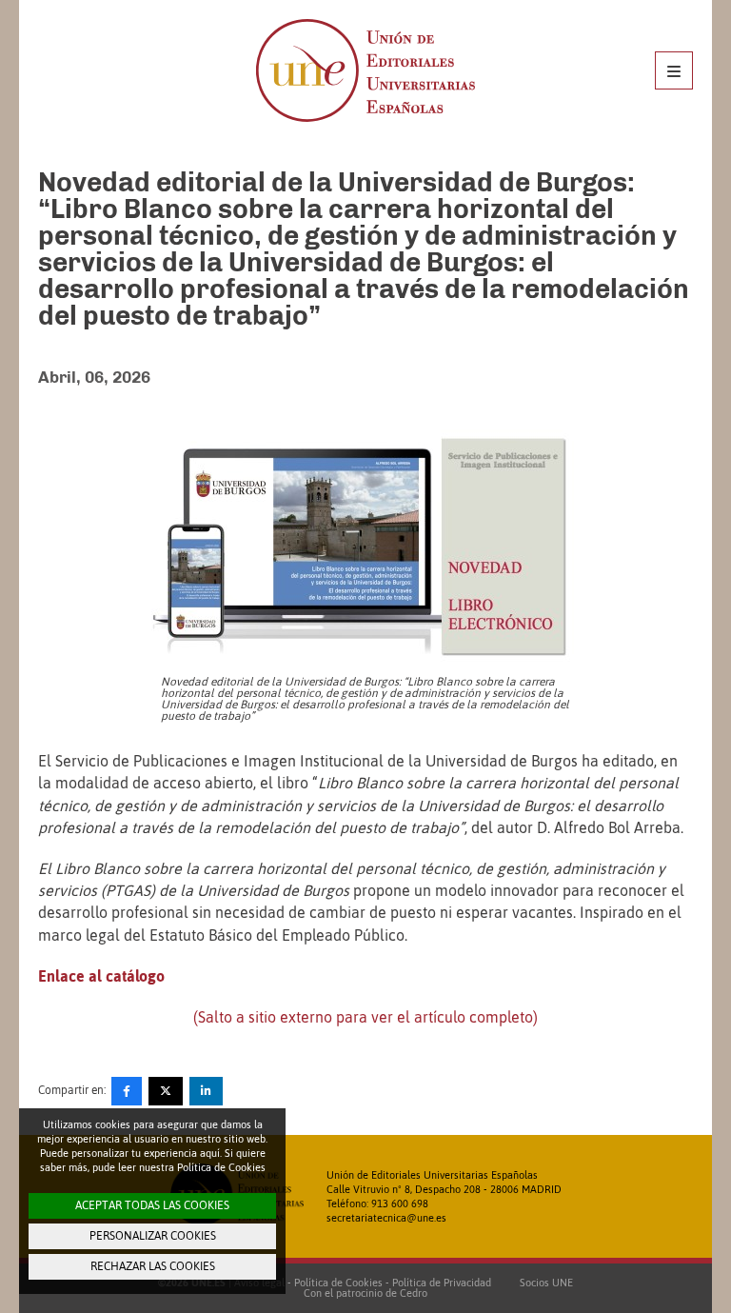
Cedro (413, 1293)
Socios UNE (543, 1282)
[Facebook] (126, 1091)
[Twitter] (166, 1091)
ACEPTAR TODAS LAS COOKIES (152, 1205)
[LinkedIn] (206, 1091)
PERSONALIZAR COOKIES (152, 1236)
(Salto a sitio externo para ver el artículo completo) (365, 1016)
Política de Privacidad (441, 1282)
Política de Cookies (338, 1282)
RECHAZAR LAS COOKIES (152, 1266)
